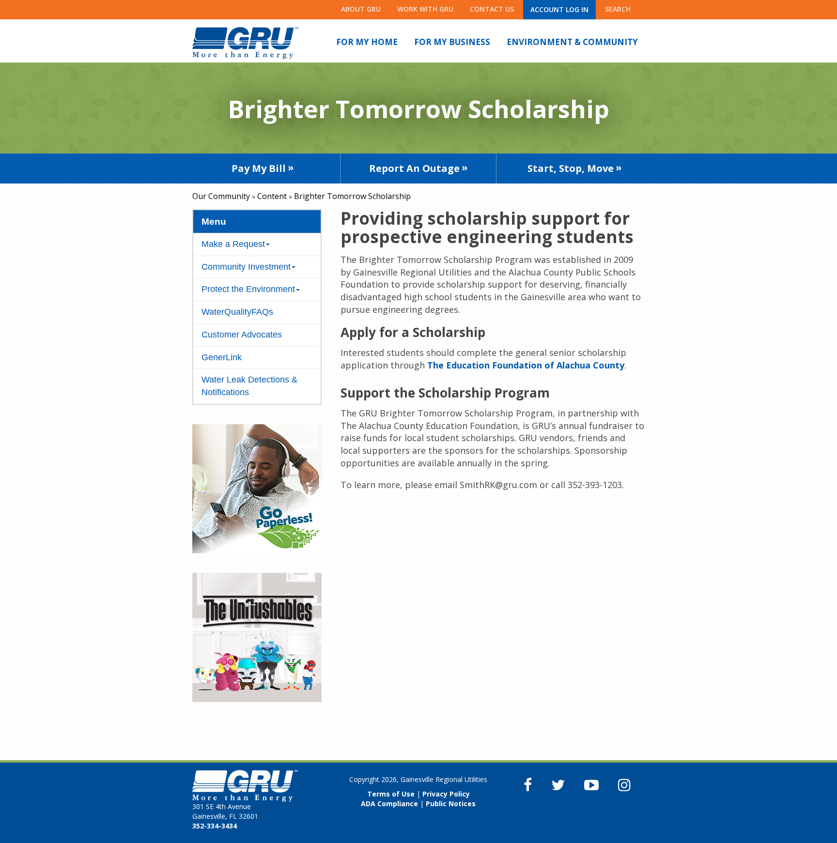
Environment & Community (572, 41)
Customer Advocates (242, 334)
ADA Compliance (389, 803)
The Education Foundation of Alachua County (525, 365)
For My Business (452, 41)
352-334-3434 (214, 825)
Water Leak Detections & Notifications (249, 386)
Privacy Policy (446, 793)
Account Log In (559, 9)
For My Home (367, 41)
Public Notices (451, 803)
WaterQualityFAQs (237, 312)
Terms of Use (391, 793)
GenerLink (222, 357)
